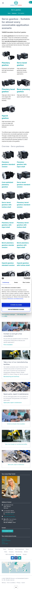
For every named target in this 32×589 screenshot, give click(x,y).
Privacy (18, 582)
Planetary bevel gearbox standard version (23, 204)
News (5, 551)
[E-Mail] (19, 557)
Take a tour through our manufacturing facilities (16, 444)
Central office (5, 543)
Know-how (18, 554)
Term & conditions (11, 582)
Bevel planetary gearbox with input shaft (23, 245)
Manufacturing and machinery (11, 376)
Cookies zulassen (16, 305)
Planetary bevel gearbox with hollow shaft (23, 225)
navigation (3, 3)
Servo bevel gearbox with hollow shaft (6, 204)
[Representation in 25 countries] (16, 572)
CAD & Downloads (10, 554)
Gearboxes (14, 13)
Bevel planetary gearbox (23, 90)
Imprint (23, 582)
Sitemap (4, 582)
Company (11, 551)
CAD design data (21, 314)
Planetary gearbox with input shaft (22, 164)
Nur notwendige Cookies (16, 309)
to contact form (7, 531)
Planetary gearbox (6, 63)
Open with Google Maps (9, 516)
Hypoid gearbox (5, 116)
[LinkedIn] (12, 557)
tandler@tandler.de (9, 514)
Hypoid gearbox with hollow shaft (23, 264)
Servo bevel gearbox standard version (23, 184)
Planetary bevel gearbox (8, 90)
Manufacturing (18, 551)
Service (26, 551)
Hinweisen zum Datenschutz (15, 298)
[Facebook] (16, 557)
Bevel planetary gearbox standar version (8, 245)
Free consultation (8, 344)
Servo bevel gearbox (22, 63)
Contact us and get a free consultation (16, 424)
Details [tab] (16, 282)
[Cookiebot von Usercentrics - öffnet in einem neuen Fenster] (23, 278)
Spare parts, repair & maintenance (13, 402)
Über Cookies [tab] (26, 282)
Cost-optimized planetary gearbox (7, 184)
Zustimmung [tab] (5, 282)
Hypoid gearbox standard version (8, 264)
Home (9, 13)
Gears (3, 542)
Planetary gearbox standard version (8, 164)
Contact (24, 554)
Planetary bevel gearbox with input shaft (8, 225)
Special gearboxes (6, 540)
